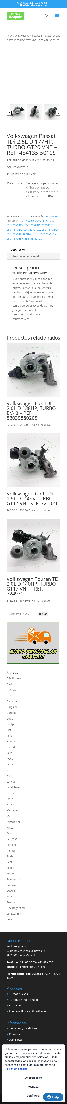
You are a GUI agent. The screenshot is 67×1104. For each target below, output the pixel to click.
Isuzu (10, 753)
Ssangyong (13, 879)
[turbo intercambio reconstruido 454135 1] (33, 71)
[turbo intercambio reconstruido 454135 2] (34, 111)
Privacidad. (16, 1034)
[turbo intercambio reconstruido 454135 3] (51, 111)
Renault (11, 850)
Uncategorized (16, 908)
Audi (9, 684)
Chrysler (12, 707)
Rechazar (33, 1086)
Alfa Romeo (14, 678)
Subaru (11, 885)
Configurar (34, 1095)
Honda (11, 741)
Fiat (9, 730)
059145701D (32, 225)
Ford (9, 735)
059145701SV (48, 234)
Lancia (11, 781)
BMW (10, 695)
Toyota (11, 902)
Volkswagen (21, 35)
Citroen (11, 712)
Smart (10, 873)
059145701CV (44, 220)
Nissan (11, 827)
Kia (9, 776)
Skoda (10, 867)
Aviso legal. (16, 1040)
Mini (9, 816)
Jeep (9, 770)
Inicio (10, 35)
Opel (10, 833)
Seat (9, 862)
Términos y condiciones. (24, 1028)
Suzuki (11, 890)
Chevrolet (13, 701)
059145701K (14, 234)
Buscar (43, 613)
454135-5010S (33, 238)
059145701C (27, 220)
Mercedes (13, 810)
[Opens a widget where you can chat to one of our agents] (53, 1097)
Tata (9, 896)
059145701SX (15, 238)
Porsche (12, 845)
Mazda (11, 804)
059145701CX (15, 225)
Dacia (10, 718)
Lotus (10, 799)
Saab (10, 856)
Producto (14, 183)
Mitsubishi (13, 822)
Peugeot (12, 839)
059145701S (30, 234)
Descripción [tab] (18, 249)
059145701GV (31, 229)
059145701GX (50, 229)
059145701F (49, 225)
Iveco (10, 758)
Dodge (11, 724)
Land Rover (14, 787)
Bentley (11, 690)
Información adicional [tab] (25, 256)
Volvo (10, 919)
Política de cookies (16, 1068)
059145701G (14, 229)
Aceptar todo (33, 1077)
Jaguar (11, 764)
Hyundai (12, 747)
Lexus (10, 793)
